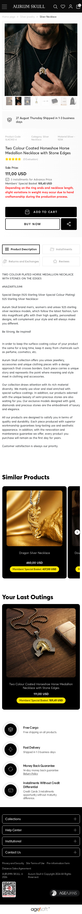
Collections (13, 819)
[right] (77, 532)
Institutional (13, 841)
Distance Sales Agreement (16, 868)
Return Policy (30, 773)
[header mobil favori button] (63, 6)
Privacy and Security (13, 863)
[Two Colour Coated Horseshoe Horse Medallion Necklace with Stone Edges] (41, 642)
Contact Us (13, 852)
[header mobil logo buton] (28, 6)
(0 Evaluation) (30, 159)
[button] (10, 59)
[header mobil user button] (70, 6)
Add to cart (45, 212)
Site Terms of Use (35, 863)
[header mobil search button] (55, 6)
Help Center (13, 830)
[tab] (21, 249)
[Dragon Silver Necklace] (34, 518)
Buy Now (32, 224)
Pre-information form (58, 863)
